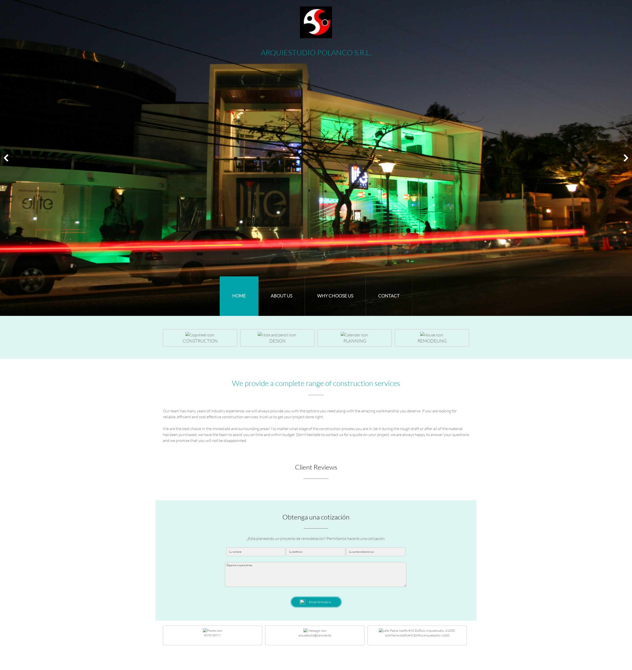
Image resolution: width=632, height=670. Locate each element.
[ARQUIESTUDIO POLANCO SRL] (316, 22)
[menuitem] (239, 296)
